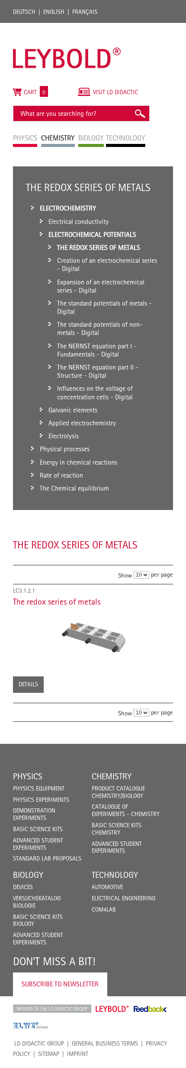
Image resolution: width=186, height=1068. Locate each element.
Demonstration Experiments (34, 814)
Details (28, 684)
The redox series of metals (56, 601)
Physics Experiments (41, 799)
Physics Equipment (38, 788)
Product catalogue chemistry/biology (118, 792)
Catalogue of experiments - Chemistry (126, 810)
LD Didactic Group (39, 1043)
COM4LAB (104, 909)
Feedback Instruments (150, 1008)
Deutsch (24, 11)
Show (125, 575)
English (53, 11)
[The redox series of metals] (93, 636)
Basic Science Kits (38, 829)
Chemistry (111, 776)
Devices (23, 886)
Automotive (107, 886)
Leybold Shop (112, 1008)
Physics (27, 776)
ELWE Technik (30, 1025)
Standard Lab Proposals (47, 858)
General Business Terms (105, 1043)
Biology (28, 875)
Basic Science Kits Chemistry (116, 829)
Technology (115, 875)
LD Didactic (52, 1008)
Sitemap (48, 1053)
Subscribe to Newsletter (60, 984)
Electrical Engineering (123, 898)
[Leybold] (67, 27)
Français (84, 11)
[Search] (139, 113)
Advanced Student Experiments (38, 844)
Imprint (77, 1053)
